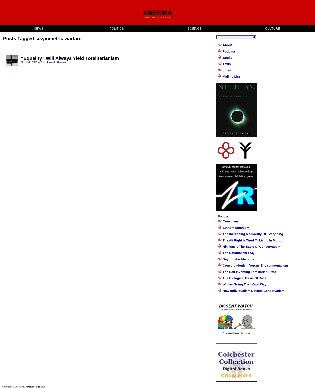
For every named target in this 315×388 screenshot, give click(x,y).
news (38, 28)
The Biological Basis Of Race (244, 278)
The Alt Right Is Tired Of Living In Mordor (253, 240)
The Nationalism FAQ (238, 253)
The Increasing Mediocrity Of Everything (253, 234)
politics (116, 28)
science (195, 28)
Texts (227, 64)
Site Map (40, 387)
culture (272, 28)
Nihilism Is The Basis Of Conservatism (251, 246)
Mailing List (231, 76)
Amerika (30, 387)
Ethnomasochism (236, 227)
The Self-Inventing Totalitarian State (249, 272)
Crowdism (230, 221)
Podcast (229, 51)
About (227, 45)
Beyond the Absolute (238, 259)
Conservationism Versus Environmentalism (255, 265)
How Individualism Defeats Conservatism (253, 290)
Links (227, 70)
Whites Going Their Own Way (244, 284)
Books (227, 57)
